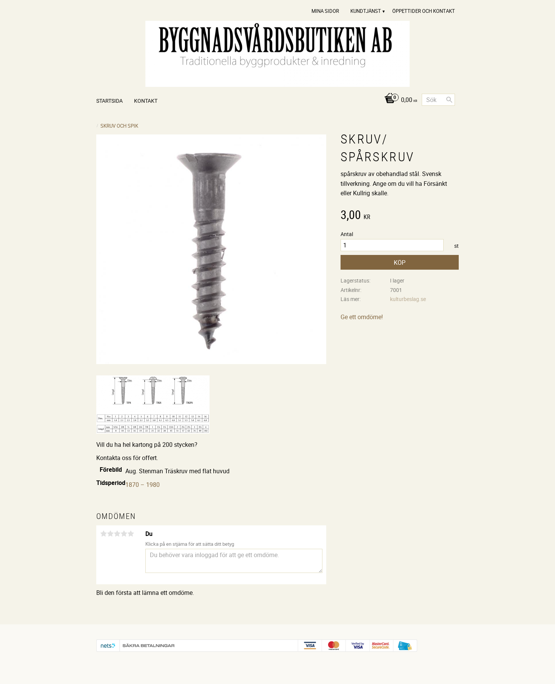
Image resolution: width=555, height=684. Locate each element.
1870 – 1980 (142, 484)
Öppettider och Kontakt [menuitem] (423, 11)
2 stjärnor (110, 533)
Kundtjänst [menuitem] (365, 11)
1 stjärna (103, 533)
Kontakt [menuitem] (145, 100)
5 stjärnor (130, 533)
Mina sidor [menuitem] (325, 11)
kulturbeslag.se (408, 299)
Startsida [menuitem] (109, 100)
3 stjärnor (117, 533)
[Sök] (449, 99)
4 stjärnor (123, 533)
